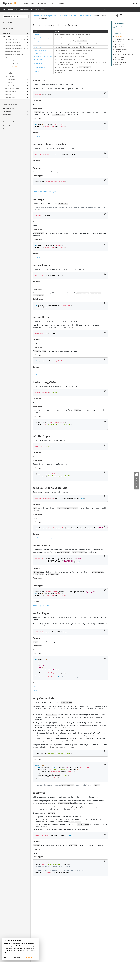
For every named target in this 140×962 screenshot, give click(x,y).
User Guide (6, 33)
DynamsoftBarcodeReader (13, 42)
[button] (137, 481)
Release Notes (8, 126)
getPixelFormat (38, 44)
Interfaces (9, 82)
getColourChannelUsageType (43, 38)
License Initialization (10, 129)
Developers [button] (42, 3)
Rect (34, 371)
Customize (16, 957)
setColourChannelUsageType (43, 56)
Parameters (7, 115)
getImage (37, 41)
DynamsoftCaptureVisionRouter (15, 39)
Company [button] (61, 3)
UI (8, 70)
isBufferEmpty (38, 53)
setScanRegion (38, 63)
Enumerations (10, 85)
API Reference (63, 16)
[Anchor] (47, 80)
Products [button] (24, 3)
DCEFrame (36, 136)
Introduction (7, 22)
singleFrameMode (39, 67)
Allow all (29, 957)
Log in (135, 3)
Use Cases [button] (52, 3)
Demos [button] (33, 3)
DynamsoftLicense (10, 91)
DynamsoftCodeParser (12, 88)
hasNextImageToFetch (41, 50)
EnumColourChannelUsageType (44, 192)
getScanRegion (38, 47)
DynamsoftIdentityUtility (12, 52)
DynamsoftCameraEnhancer (81, 16)
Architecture (7, 111)
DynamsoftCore (10, 97)
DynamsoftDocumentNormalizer (15, 49)
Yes (117, 27)
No (124, 27)
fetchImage (37, 35)
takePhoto (37, 71)
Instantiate (11, 61)
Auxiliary (10, 73)
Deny (5, 957)
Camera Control (13, 64)
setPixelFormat (38, 59)
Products (11, 10)
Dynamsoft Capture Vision (27, 10)
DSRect (35, 375)
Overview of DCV (8, 108)
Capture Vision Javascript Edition (44, 16)
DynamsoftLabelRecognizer (13, 45)
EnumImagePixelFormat (41, 606)
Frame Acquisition (13, 67)
